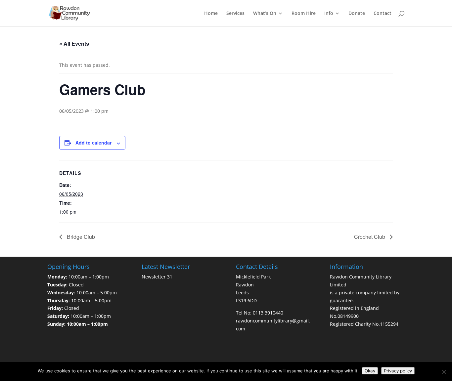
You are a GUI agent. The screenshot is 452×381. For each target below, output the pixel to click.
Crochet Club (370, 236)
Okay (370, 370)
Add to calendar (93, 142)
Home (211, 13)
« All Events (74, 43)
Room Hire (304, 13)
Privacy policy (398, 370)
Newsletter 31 (157, 277)
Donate (356, 13)
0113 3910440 (268, 313)
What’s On (264, 13)
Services (235, 13)
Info (328, 13)
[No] (443, 371)
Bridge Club (80, 236)
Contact (382, 13)
